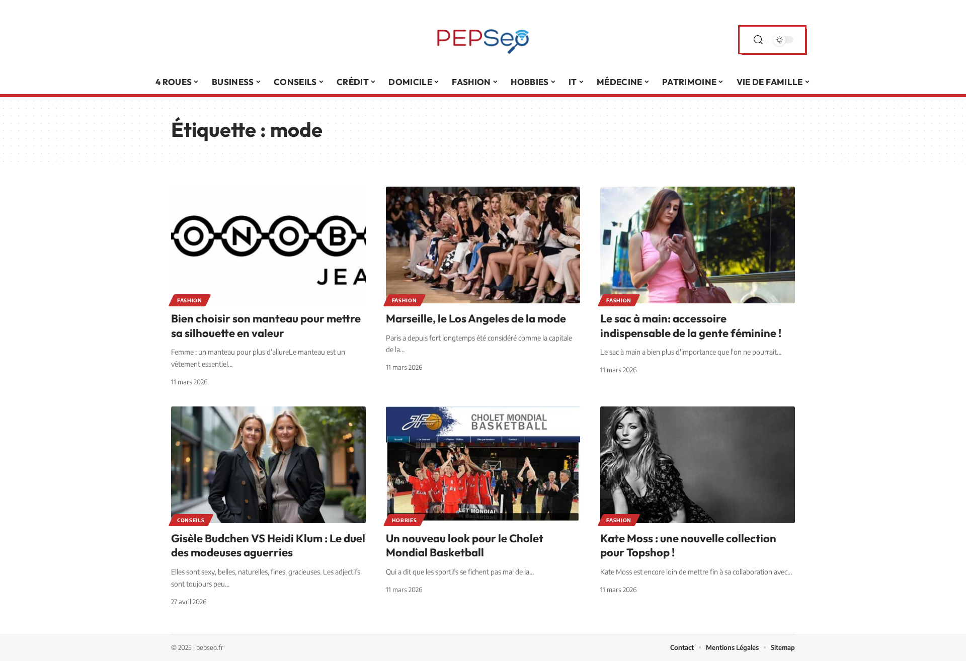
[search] (758, 40)
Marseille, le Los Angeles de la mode (476, 318)
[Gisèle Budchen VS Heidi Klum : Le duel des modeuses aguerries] (268, 464)
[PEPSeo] (483, 40)
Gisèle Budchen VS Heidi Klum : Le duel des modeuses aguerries (268, 545)
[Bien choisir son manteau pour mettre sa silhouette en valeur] (268, 245)
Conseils (191, 520)
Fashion (189, 300)
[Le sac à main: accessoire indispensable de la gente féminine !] (697, 245)
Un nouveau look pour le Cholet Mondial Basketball (464, 545)
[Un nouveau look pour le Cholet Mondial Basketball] (483, 464)
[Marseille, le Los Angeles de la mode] (483, 245)
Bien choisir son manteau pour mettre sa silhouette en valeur (266, 325)
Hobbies (404, 520)
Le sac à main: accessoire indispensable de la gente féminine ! (690, 325)
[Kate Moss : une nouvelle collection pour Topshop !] (697, 464)
